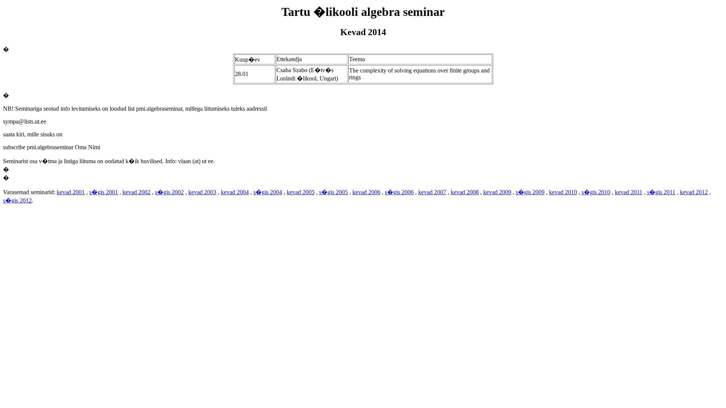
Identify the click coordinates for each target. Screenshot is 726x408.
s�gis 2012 (17, 200)
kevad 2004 (235, 192)
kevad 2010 (563, 192)
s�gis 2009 (530, 192)
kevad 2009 (497, 192)
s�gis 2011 (661, 192)
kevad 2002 (136, 192)
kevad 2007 (432, 192)
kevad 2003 (202, 192)
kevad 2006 (366, 192)
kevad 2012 (694, 192)
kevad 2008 (465, 192)
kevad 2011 (628, 192)
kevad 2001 (71, 192)
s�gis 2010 (596, 192)
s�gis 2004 (267, 192)
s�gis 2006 (399, 192)
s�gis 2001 (103, 192)
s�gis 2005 (333, 192)
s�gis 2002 (169, 192)
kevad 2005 (301, 192)
